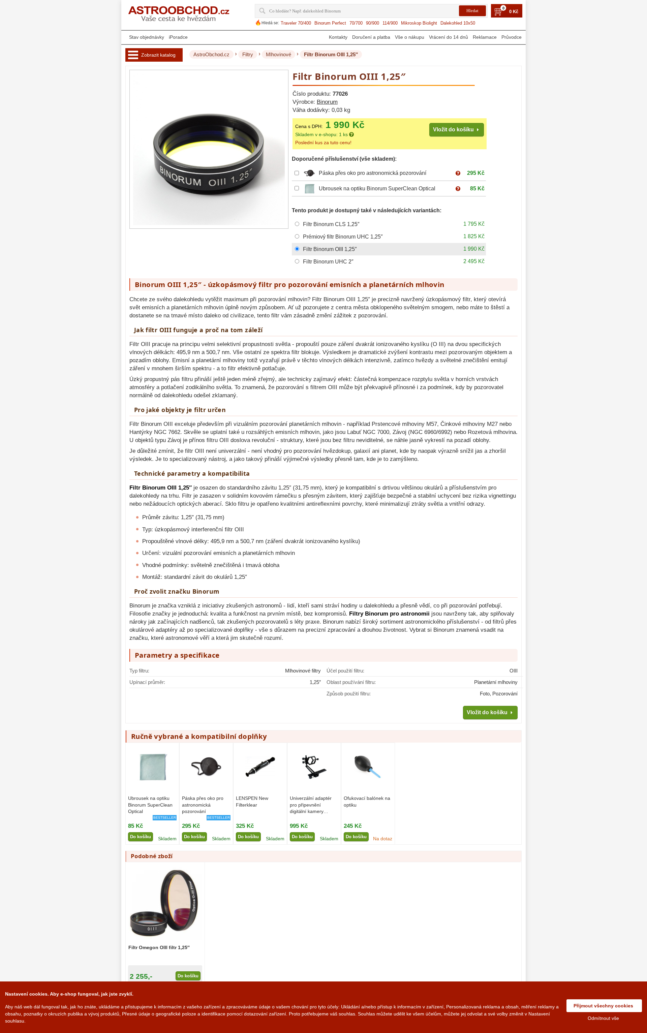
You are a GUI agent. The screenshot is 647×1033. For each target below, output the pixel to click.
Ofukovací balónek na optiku (367, 801)
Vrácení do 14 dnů (448, 37)
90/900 (372, 23)
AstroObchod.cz (211, 54)
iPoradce (178, 37)
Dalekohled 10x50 (457, 23)
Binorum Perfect (330, 23)
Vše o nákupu (409, 37)
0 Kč (513, 11)
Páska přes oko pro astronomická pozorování (372, 173)
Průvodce (511, 37)
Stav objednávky (146, 37)
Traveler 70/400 (296, 23)
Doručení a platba (371, 37)
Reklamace (485, 37)
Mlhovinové (278, 54)
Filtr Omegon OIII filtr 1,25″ (159, 947)
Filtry (247, 54)
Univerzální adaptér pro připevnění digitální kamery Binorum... (311, 805)
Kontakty (338, 37)
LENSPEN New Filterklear (252, 801)
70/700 (356, 23)
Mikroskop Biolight (419, 23)
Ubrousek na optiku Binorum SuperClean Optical (377, 188)
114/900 (390, 23)
